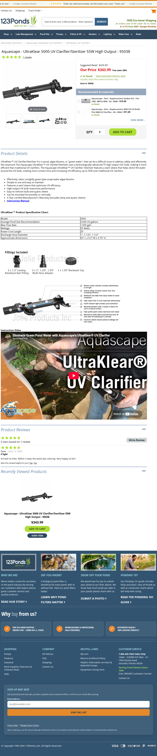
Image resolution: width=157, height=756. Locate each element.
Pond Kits (44, 34)
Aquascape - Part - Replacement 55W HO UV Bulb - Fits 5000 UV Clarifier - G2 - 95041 (116, 110)
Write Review (137, 440)
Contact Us (6, 10)
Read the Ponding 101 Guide (137, 599)
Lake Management (24, 34)
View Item (37, 535)
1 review (27, 57)
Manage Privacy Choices (29, 725)
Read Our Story (13, 602)
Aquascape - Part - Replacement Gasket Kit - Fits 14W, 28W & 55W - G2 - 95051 (115, 100)
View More (137, 120)
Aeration (93, 34)
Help (6, 673)
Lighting (108, 34)
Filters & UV (76, 34)
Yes (31, 463)
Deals (138, 34)
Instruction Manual (18, 200)
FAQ (44, 658)
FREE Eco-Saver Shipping (136, 22)
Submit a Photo (92, 598)
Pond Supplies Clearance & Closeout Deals (18, 668)
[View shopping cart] (153, 11)
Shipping (20, 10)
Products (8, 658)
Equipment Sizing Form (92, 669)
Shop (6, 34)
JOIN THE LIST (79, 712)
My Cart (84, 653)
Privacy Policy (12, 725)
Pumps (59, 34)
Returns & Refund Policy (92, 658)
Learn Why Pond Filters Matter (53, 599)
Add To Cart (37, 528)
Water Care (124, 34)
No (35, 463)
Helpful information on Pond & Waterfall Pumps (96, 664)
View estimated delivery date (110, 75)
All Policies (47, 653)
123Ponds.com (19, 21)
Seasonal (8, 662)
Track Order (34, 10)
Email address (13, 699)
